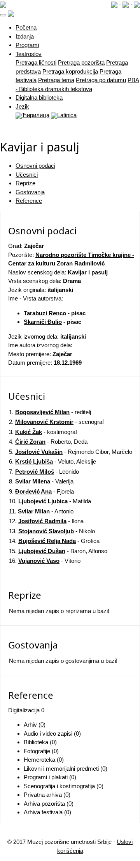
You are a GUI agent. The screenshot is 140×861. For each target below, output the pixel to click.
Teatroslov (29, 54)
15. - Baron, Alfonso (58, 551)
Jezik (22, 106)
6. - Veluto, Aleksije (52, 461)
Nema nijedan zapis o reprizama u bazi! (59, 611)
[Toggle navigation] (3, 15)
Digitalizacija (26, 710)
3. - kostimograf (43, 432)
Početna (26, 27)
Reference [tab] (29, 200)
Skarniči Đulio (43, 321)
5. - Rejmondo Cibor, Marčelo (70, 451)
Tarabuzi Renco (45, 313)
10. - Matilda (50, 501)
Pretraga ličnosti (36, 62)
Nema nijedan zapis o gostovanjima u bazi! (63, 660)
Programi (27, 45)
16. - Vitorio (44, 560)
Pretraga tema (56, 80)
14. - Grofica (54, 541)
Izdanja (25, 36)
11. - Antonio (41, 511)
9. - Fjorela (41, 491)
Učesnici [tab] (27, 174)
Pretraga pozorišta (81, 62)
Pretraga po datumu (101, 80)
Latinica (67, 115)
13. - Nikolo (52, 531)
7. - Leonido (44, 471)
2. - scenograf (56, 421)
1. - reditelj (50, 412)
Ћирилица (35, 115)
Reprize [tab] (25, 183)
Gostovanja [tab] (30, 192)
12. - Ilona (46, 521)
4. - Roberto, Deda (48, 441)
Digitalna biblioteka (39, 97)
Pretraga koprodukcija (70, 71)
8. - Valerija (41, 481)
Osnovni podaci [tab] (35, 165)
